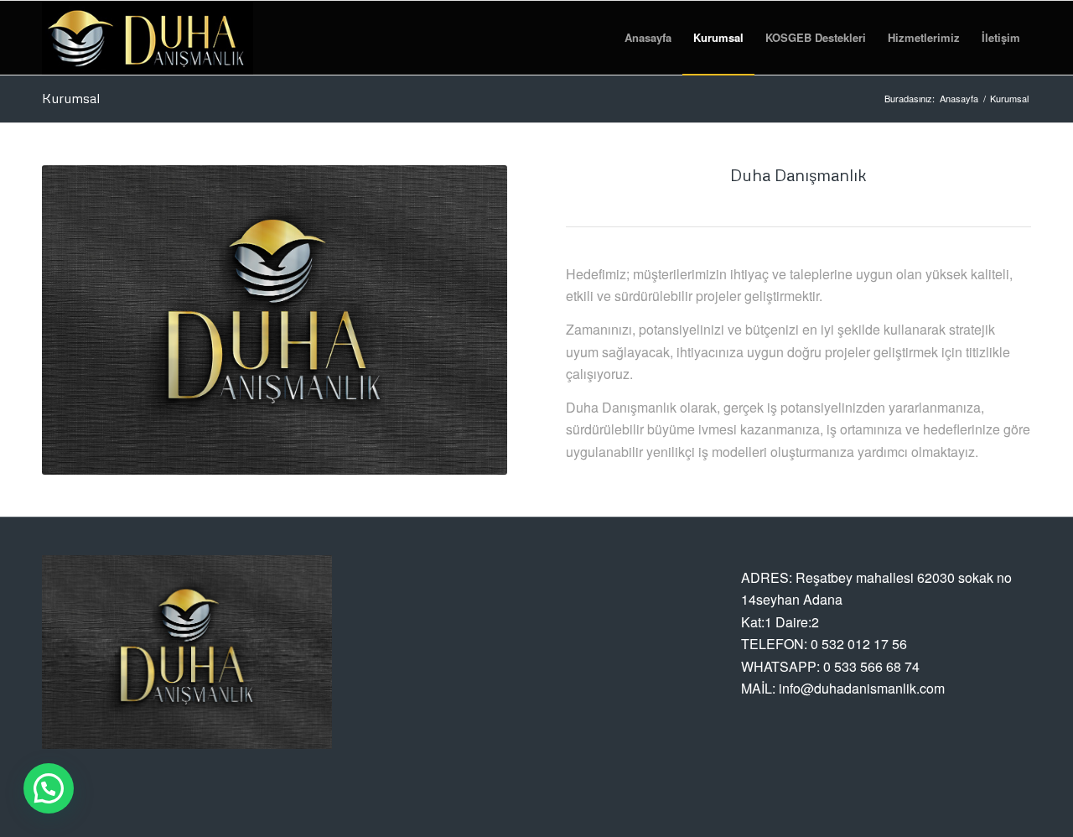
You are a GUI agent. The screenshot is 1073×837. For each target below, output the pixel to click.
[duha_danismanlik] (147, 38)
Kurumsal (71, 98)
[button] (48, 788)
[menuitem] (648, 38)
